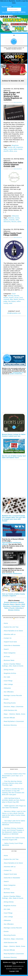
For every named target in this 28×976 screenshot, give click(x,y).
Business (13, 602)
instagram (15, 968)
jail (14, 147)
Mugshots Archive (10, 673)
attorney (10, 295)
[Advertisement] (14, 335)
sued (10, 303)
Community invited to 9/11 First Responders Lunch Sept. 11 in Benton (13, 775)
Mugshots (15, 145)
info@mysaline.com (19, 7)
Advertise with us (10, 634)
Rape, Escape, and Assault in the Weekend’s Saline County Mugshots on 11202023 (13, 96)
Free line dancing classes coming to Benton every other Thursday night (12, 783)
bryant (11, 297)
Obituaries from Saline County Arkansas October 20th (13, 164)
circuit (16, 297)
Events (6, 602)
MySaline (14, 41)
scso (15, 151)
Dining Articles (9, 669)
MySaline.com (6, 7)
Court (14, 294)
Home (6, 623)
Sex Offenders (9, 692)
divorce (21, 299)
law (9, 301)
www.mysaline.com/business (12, 573)
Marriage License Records (13, 695)
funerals (12, 220)
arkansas (11, 218)
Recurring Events (10, 703)
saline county (8, 149)
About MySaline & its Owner (13, 631)
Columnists (16, 606)
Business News (9, 660)
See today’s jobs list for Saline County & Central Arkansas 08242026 (13, 822)
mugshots (19, 147)
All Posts (7, 656)
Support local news (10, 642)
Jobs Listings (8, 684)
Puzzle (12, 608)
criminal (6, 299)
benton (6, 297)
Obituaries (15, 216)
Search (6, 649)
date (11, 299)
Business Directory (10, 725)
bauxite (16, 295)
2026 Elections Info (10, 710)
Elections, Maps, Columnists (13, 706)
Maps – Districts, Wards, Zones (14, 714)
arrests (10, 147)
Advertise (19, 608)
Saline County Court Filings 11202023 (12, 234)
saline (19, 221)
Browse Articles (14, 610)
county (17, 218)
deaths (6, 220)
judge (5, 301)
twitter (20, 968)
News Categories (10, 653)
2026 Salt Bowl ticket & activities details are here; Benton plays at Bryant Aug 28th (13, 800)
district (16, 299)
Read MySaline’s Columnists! (14, 721)
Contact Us (7, 638)
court (21, 297)
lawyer (13, 301)
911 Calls (7, 677)
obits (17, 220)
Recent (13, 221)
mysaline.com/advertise (15, 373)
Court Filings (8, 681)
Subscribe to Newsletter (12, 645)
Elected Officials (9, 718)
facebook (8, 968)
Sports (17, 604)
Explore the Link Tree (11, 627)
